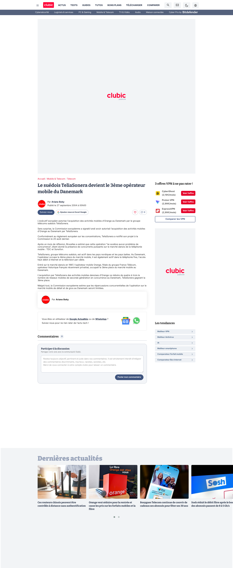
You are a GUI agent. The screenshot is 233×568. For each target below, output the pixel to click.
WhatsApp (101, 319)
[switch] (186, 5)
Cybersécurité (42, 12)
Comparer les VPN (175, 219)
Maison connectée (155, 12)
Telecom (71, 179)
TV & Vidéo (124, 12)
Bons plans (114, 5)
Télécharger (134, 5)
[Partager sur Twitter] (226, 553)
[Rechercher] (168, 5)
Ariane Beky (58, 202)
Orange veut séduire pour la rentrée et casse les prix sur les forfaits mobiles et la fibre (112, 506)
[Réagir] (135, 212)
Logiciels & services (63, 12)
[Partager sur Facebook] (226, 544)
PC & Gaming (85, 12)
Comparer (153, 5)
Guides (86, 5)
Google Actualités (78, 319)
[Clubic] (48, 5)
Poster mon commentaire (129, 377)
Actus (62, 5)
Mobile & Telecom (105, 12)
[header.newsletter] (177, 5)
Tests (73, 5)
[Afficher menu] (37, 5)
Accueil (41, 179)
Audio (138, 12)
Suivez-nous (46, 212)
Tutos (99, 5)
